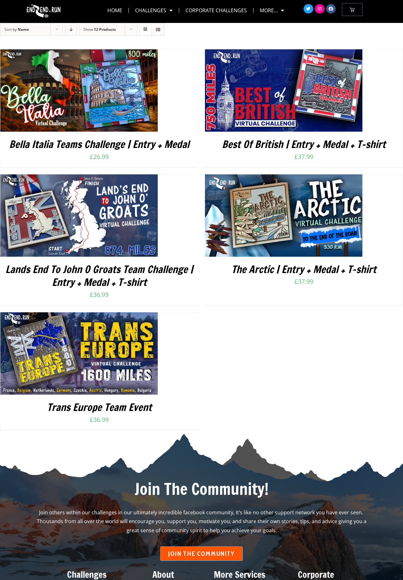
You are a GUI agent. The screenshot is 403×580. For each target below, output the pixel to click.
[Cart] (352, 9)
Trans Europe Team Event (99, 407)
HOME (114, 10)
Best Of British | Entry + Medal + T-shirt (304, 144)
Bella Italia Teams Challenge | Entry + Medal (99, 144)
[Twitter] (308, 9)
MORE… (269, 10)
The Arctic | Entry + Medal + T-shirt (303, 269)
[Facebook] (331, 9)
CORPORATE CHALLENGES (216, 10)
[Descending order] (71, 29)
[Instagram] (320, 9)
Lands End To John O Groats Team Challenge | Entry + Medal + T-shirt (99, 276)
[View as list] (158, 29)
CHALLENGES (150, 10)
